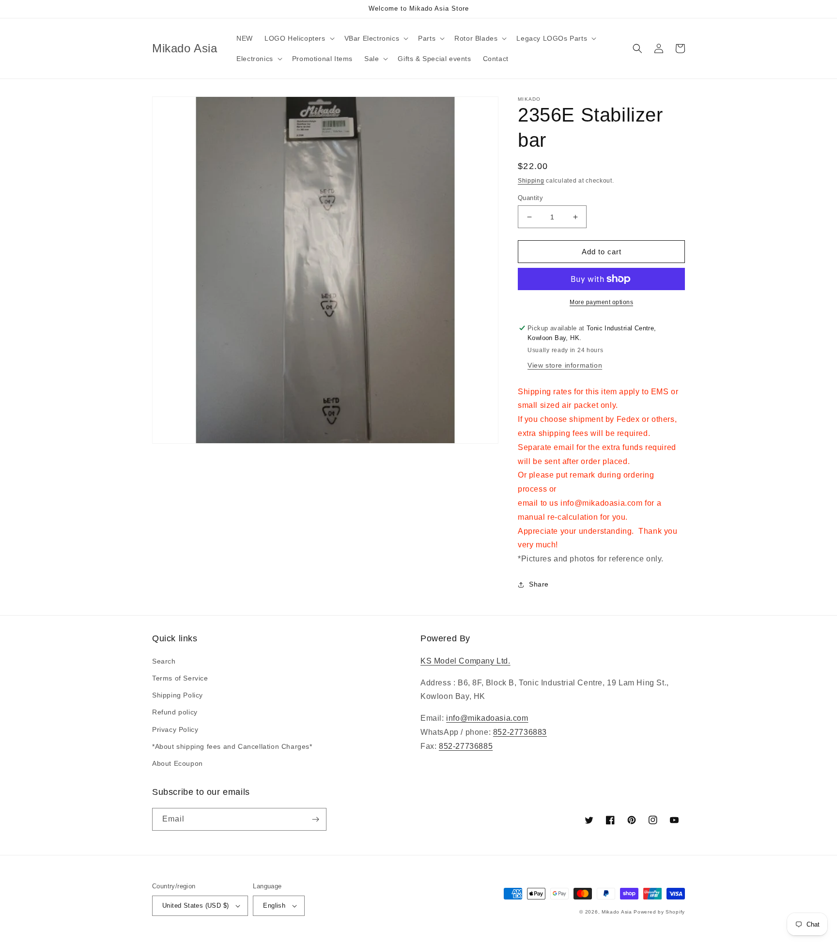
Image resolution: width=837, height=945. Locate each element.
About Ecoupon (177, 763)
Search (164, 661)
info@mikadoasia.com (487, 718)
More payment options (601, 302)
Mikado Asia (617, 911)
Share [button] (539, 584)
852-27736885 (466, 746)
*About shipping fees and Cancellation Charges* (232, 746)
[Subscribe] (315, 819)
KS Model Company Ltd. (465, 661)
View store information (564, 365)
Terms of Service (180, 678)
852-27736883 (520, 732)
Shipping (531, 180)
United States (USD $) (195, 905)
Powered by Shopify (659, 911)
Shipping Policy (177, 695)
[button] (299, 38)
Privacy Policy (175, 729)
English (274, 905)
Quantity (530, 197)
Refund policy (175, 712)
